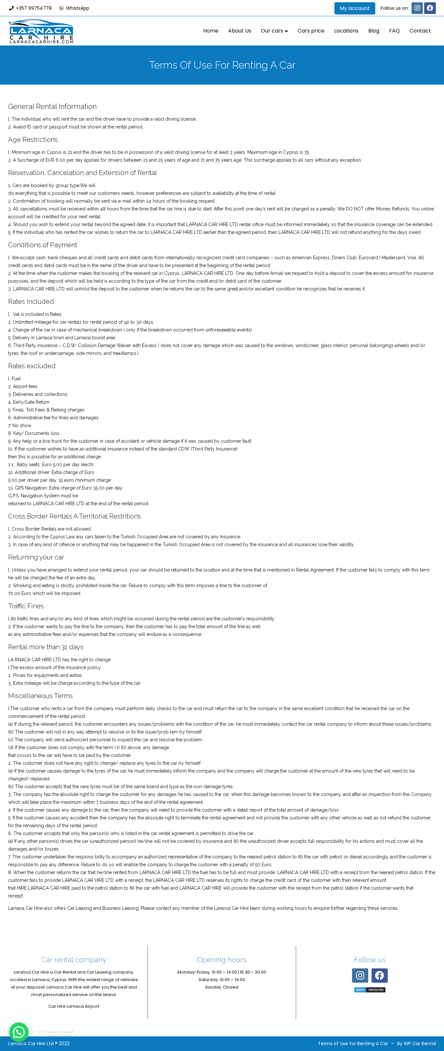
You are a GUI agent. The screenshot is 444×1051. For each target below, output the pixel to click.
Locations (346, 30)
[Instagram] (417, 8)
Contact (420, 30)
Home (210, 30)
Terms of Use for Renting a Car (353, 1043)
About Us (239, 30)
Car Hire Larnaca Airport (73, 1006)
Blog (373, 30)
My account (355, 8)
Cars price (311, 30)
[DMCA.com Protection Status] (369, 989)
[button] (19, 1032)
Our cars (272, 30)
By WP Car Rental (416, 1043)
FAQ (394, 30)
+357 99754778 (33, 8)
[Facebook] (430, 8)
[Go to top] (433, 1025)
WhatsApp (77, 8)
